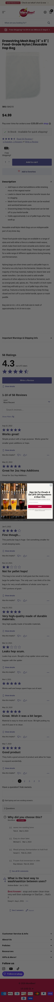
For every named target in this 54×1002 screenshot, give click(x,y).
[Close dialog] (51, 485)
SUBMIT (40, 506)
